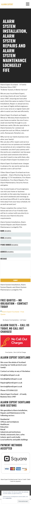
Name (5, 231)
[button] (28, 4)
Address (6, 251)
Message (3, 258)
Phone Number (9, 245)
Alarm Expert (7, 4)
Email (5, 238)
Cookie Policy (8, 498)
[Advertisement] (15, 24)
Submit (15, 280)
